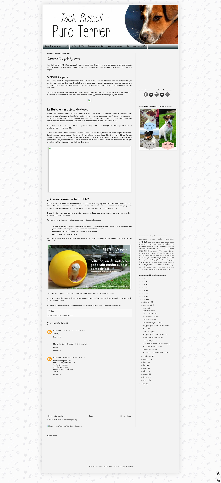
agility (162, 239)
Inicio (91, 416)
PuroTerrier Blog (53, 46)
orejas (172, 262)
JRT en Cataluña (163, 253)
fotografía (161, 249)
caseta (172, 242)
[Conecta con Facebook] (145, 96)
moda (156, 263)
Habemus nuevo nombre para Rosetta (156, 352)
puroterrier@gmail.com (103, 466)
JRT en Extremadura (168, 255)
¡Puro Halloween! (149, 311)
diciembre (146, 302)
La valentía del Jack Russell (152, 323)
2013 (143, 299)
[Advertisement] (156, 193)
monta (160, 263)
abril (145, 371)
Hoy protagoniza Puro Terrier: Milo (155, 334)
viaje (161, 269)
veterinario (156, 269)
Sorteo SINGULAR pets (151, 317)
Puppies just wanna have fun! (153, 338)
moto (164, 262)
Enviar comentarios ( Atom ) (67, 420)
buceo (154, 242)
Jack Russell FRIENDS (136, 46)
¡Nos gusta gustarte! (150, 340)
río (141, 267)
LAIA (66, 46)
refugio (171, 265)
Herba (171, 249)
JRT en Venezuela (162, 260)
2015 (143, 293)
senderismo (170, 267)
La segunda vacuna (150, 349)
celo (152, 244)
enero (145, 380)
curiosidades (166, 246)
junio (145, 365)
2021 (143, 281)
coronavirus (150, 246)
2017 (143, 287)
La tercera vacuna (149, 320)
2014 (143, 296)
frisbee (166, 249)
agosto (145, 359)
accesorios (58, 315)
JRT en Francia (143, 257)
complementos (168, 244)
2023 (143, 279)
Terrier (150, 269)
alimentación (170, 239)
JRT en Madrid (164, 258)
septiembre (147, 356)
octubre (146, 308)
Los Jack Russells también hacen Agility (156, 343)
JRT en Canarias (151, 253)
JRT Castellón (154, 251)
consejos (143, 246)
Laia (142, 262)
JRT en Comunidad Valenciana (154, 255)
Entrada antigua (125, 416)
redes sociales (163, 265)
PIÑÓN (82, 46)
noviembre (147, 305)
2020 (143, 285)
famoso (156, 249)
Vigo (165, 269)
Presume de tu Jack (96, 46)
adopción (154, 239)
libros (147, 263)
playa (146, 265)
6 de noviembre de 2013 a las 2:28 (74, 357)
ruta (145, 267)
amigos (143, 241)
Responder (57, 337)
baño (150, 242)
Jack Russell (144, 251)
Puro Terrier (79, 229)
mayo (145, 368)
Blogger (130, 466)
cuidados (157, 246)
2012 (143, 384)
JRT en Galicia (153, 258)
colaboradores (68, 315)
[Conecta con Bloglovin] (162, 96)
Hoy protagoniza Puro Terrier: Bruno (156, 326)
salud (150, 267)
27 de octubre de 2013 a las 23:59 (73, 330)
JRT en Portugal (150, 260)
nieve (168, 263)
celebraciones (144, 244)
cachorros (160, 242)
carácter (167, 242)
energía (150, 249)
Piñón (141, 265)
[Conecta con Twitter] (151, 96)
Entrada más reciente (55, 416)
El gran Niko (147, 328)
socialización (143, 269)
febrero (146, 377)
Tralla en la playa (149, 332)
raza (156, 265)
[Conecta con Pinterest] (167, 96)
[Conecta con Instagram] (156, 96)
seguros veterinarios (160, 267)
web (168, 269)
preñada (151, 265)
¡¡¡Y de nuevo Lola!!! (150, 314)
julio (144, 362)
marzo (145, 374)
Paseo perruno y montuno (152, 346)
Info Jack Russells (116, 46)
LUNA (73, 46)
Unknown (57, 330)
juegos (171, 260)
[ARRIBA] (218, 477)
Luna (151, 262)
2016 (143, 290)
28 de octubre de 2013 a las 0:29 (76, 344)
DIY (173, 246)
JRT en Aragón (164, 251)
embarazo (143, 249)
